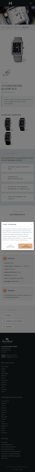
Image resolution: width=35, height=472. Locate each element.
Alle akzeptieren (26, 246)
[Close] (31, 224)
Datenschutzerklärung (21, 240)
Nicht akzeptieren (10, 246)
